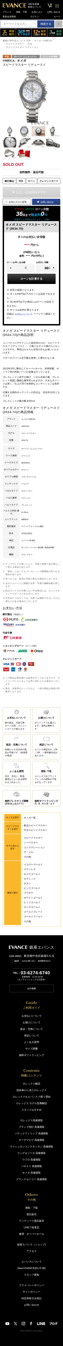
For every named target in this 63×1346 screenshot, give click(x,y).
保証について (31, 1035)
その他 (27, 856)
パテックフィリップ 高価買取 (31, 1133)
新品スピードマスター (35, 825)
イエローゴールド (33, 864)
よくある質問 (31, 1042)
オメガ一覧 (30, 817)
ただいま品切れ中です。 (32, 192)
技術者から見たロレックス (31, 1090)
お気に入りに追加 (17, 202)
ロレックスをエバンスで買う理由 (31, 1096)
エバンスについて (32, 1261)
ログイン (34, 16)
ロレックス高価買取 (31, 1120)
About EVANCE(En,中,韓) (31, 1268)
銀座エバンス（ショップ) (31, 1244)
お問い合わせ (53, 12)
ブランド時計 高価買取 (32, 1127)
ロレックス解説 (31, 1083)
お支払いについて (24, 314)
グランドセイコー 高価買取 (31, 1179)
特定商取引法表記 (32, 1298)
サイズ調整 (31, 1048)
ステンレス (30, 869)
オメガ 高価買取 (31, 1172)
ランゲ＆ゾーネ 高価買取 (31, 1153)
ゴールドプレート (33, 911)
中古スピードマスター (35, 830)
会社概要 (31, 988)
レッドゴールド (32, 902)
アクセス (32, 1251)
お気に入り (37, 12)
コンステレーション (34, 847)
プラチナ (28, 892)
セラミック (30, 878)
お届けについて (31, 1022)
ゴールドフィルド (33, 916)
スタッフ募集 (31, 1274)
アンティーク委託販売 (31, 1221)
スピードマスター (15, 44)
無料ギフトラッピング (31, 1055)
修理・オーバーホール (31, 1234)
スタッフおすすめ (32, 1110)
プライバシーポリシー (31, 1285)
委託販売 (32, 1214)
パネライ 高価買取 (31, 1166)
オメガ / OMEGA (43, 40)
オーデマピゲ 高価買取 (32, 1140)
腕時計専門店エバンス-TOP (17, 40)
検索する (45, 23)
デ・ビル (28, 852)
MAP (16, 961)
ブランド (7, 12)
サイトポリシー (31, 1291)
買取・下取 (21, 12)
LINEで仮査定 (31, 1227)
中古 (30, 44)
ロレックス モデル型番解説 (31, 1103)
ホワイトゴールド (33, 897)
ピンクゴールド (32, 888)
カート (57, 16)
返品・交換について (31, 1029)
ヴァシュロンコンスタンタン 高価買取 (31, 1146)
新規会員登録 (9, 16)
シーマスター (31, 842)
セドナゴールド (32, 874)
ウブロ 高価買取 (31, 1159)
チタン (27, 883)
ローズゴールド (32, 907)
